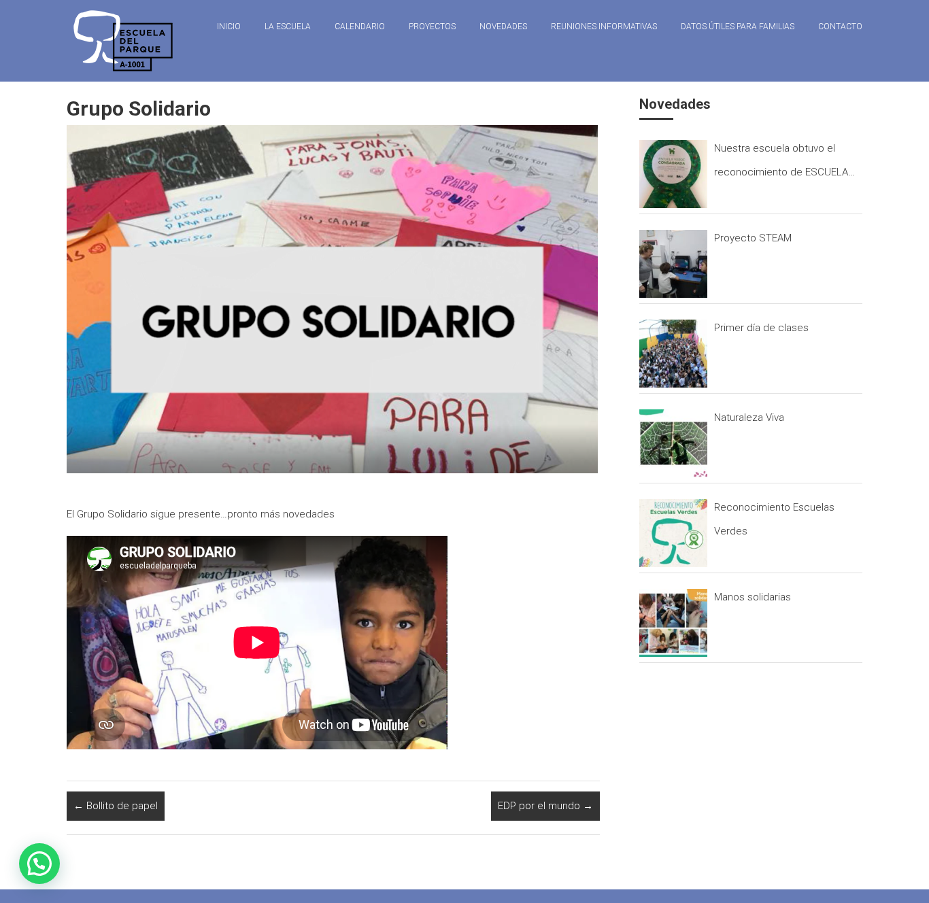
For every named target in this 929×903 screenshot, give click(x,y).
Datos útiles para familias (737, 26)
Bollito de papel (115, 806)
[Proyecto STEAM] (673, 264)
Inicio (229, 26)
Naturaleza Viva (749, 417)
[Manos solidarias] (673, 623)
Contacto (840, 26)
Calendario (360, 26)
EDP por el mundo (545, 806)
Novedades (503, 26)
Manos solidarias (752, 597)
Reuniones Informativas (604, 26)
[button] (39, 863)
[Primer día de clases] (673, 354)
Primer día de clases (761, 328)
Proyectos (432, 26)
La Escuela (288, 26)
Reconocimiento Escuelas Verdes (774, 519)
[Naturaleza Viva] (673, 443)
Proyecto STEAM (753, 238)
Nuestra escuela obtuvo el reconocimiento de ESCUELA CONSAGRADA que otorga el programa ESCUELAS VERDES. (784, 163)
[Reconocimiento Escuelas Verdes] (673, 533)
